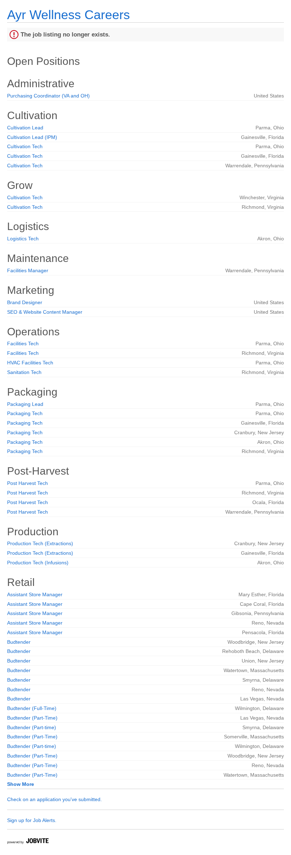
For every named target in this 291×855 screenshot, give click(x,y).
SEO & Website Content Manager (44, 312)
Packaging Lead (25, 404)
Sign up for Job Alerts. (31, 820)
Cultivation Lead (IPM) (32, 137)
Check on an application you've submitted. (54, 799)
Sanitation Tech (24, 372)
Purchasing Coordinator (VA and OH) (48, 96)
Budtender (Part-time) (31, 727)
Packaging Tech (25, 413)
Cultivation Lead (25, 127)
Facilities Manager (27, 270)
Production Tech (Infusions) (37, 562)
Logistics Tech (23, 238)
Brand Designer (24, 302)
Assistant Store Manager (34, 594)
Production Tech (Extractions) (40, 543)
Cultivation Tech (25, 146)
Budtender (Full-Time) (31, 708)
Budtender (19, 642)
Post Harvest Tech (27, 483)
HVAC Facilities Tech (30, 362)
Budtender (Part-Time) (32, 718)
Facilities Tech (23, 343)
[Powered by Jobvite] (27, 842)
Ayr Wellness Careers (68, 14)
